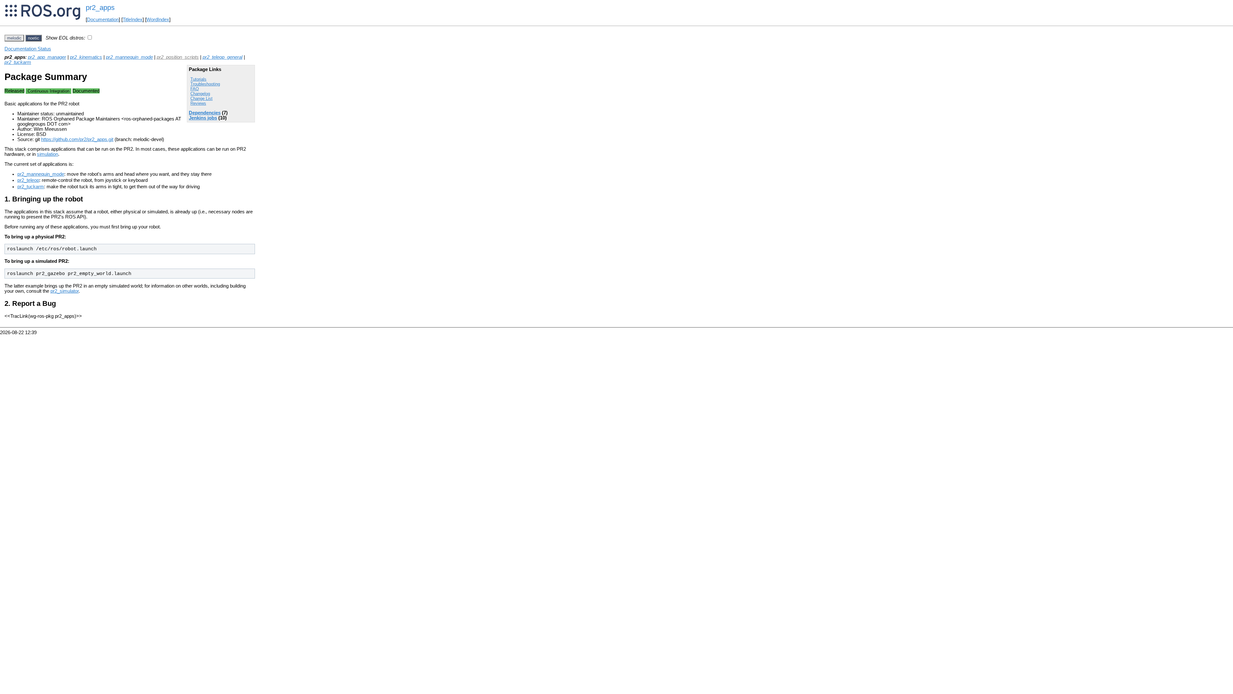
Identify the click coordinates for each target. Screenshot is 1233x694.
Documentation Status (27, 48)
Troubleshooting (205, 84)
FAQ (194, 88)
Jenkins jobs (203, 117)
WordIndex (157, 19)
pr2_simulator (64, 291)
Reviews (198, 103)
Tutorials (198, 79)
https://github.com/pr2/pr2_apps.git (77, 139)
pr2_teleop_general (222, 57)
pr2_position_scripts (178, 57)
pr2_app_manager (47, 57)
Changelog (200, 93)
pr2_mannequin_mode (129, 57)
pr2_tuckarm (17, 62)
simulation (47, 154)
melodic (14, 38)
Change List (201, 98)
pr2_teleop (28, 180)
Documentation (103, 19)
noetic (33, 38)
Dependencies (205, 112)
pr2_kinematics (86, 57)
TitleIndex (133, 19)
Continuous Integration (48, 91)
